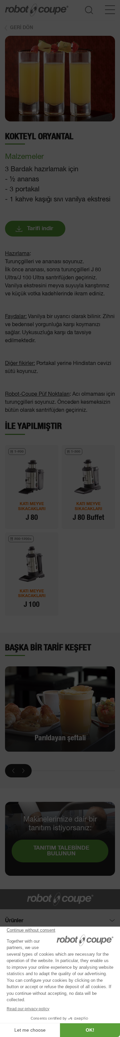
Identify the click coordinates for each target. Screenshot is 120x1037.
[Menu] (110, 9)
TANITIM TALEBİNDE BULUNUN (61, 851)
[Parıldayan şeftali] (60, 709)
